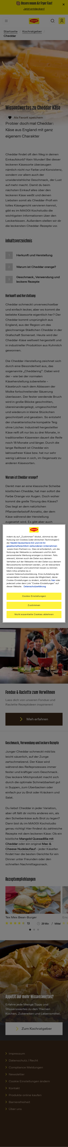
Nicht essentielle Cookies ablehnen (34, 614)
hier (53, 580)
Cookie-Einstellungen (34, 596)
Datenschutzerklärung (35, 586)
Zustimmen (34, 605)
